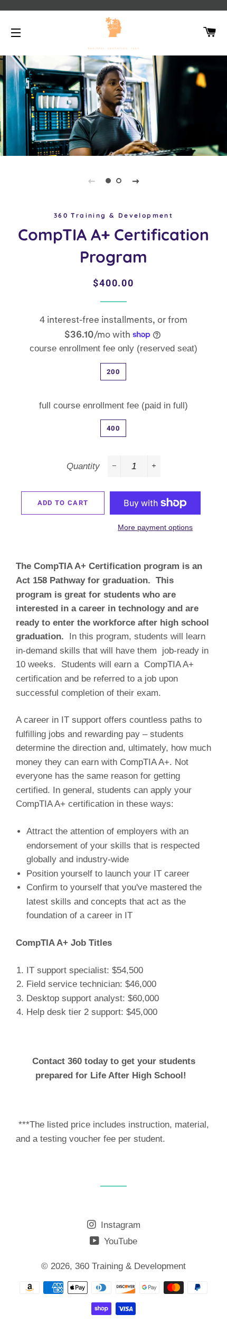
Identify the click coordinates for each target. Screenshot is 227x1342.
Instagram (119, 1225)
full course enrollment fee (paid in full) (113, 405)
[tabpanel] (113, 104)
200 (113, 372)
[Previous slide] (91, 180)
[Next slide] (135, 180)
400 (113, 428)
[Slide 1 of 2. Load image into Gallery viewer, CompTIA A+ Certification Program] (108, 180)
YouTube (119, 1241)
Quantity (83, 466)
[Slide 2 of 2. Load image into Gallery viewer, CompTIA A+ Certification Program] (119, 180)
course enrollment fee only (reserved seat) (113, 348)
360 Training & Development (130, 1266)
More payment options (155, 527)
